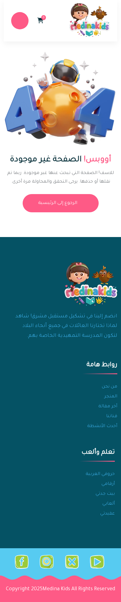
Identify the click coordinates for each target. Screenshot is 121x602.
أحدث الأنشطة (102, 426)
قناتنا (111, 416)
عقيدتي (107, 513)
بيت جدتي (105, 494)
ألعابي (108, 504)
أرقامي (108, 484)
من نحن (109, 386)
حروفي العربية (100, 474)
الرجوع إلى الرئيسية (57, 203)
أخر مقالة (107, 406)
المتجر (110, 396)
